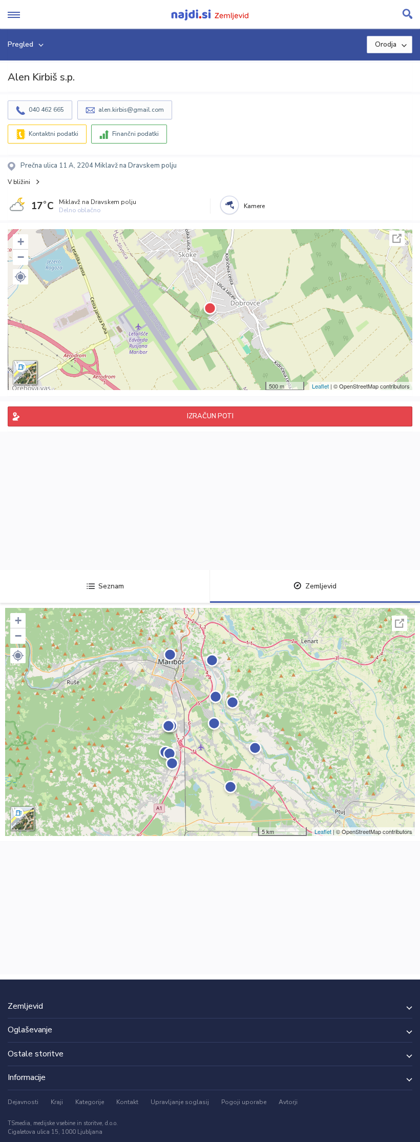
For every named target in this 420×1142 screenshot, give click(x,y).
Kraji (57, 1102)
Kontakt (127, 1102)
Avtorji (288, 1102)
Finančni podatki (135, 134)
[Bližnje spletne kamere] (229, 205)
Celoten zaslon (397, 238)
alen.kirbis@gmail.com (131, 110)
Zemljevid (321, 586)
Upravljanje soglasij (180, 1102)
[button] (20, 276)
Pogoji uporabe (243, 1102)
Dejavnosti (23, 1102)
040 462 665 (46, 110)
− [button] (20, 257)
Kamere (254, 206)
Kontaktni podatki (53, 134)
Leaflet (320, 386)
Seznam (111, 586)
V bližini (19, 182)
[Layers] (25, 372)
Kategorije (89, 1102)
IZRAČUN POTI (210, 416)
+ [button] (20, 241)
